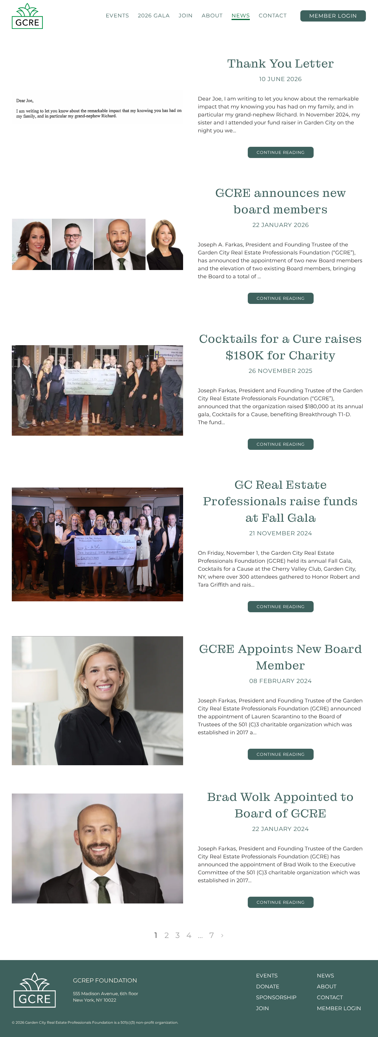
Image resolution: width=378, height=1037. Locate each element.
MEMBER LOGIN (333, 16)
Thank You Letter (280, 63)
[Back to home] (27, 16)
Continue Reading (281, 152)
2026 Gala (154, 15)
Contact (273, 15)
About (212, 15)
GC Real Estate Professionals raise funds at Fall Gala (280, 501)
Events (117, 15)
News (241, 15)
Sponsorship (276, 997)
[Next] (222, 935)
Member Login (339, 1008)
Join (186, 15)
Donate (267, 986)
